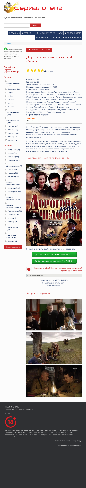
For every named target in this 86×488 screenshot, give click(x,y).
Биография (14, 150)
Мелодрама (14, 192)
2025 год (12, 137)
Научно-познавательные (13, 206)
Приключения (15, 211)
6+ (10, 96)
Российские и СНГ (13, 84)
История (13, 173)
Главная (15, 33)
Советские (14, 89)
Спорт (12, 218)
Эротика (12, 241)
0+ (10, 92)
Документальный (14, 166)
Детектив (13, 160)
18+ (11, 107)
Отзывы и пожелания (49, 38)
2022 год (13, 126)
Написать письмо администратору (68, 441)
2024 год (13, 133)
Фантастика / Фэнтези (11, 236)
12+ (11, 100)
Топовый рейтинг (12, 114)
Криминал (14, 188)
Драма (12, 169)
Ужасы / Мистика (12, 228)
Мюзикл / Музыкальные (13, 198)
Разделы (28, 33)
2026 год (12, 140)
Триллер (13, 222)
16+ (11, 103)
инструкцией (77, 268)
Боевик (12, 153)
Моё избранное (73, 38)
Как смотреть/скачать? (51, 33)
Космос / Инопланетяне (13, 183)
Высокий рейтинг (13, 122)
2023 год (13, 130)
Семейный (13, 214)
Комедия (13, 177)
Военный (13, 157)
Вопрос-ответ (74, 33)
